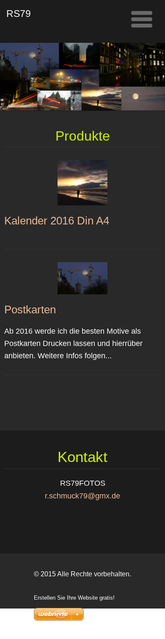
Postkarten (30, 309)
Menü (141, 19)
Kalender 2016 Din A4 (56, 220)
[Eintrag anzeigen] (82, 182)
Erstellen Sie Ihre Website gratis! (74, 598)
